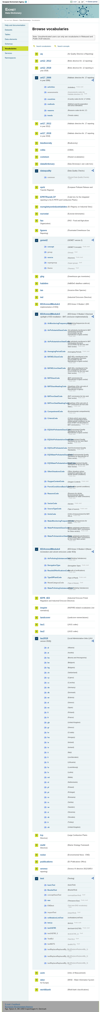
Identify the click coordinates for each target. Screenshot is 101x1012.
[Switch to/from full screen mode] (83, 2)
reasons (50, 110)
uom (42, 973)
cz (48, 683)
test (42, 878)
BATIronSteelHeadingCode (57, 403)
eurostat (44, 214)
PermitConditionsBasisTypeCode (57, 487)
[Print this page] (79, 2)
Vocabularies (10, 48)
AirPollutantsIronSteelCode (57, 342)
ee (48, 698)
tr (48, 822)
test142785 (51, 928)
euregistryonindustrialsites (53, 207)
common (44, 157)
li (48, 757)
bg (48, 668)
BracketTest (52, 890)
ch (48, 673)
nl (48, 782)
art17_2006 (45, 78)
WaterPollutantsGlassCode (57, 528)
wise (42, 980)
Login (75, 2)
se (48, 807)
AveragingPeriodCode (56, 351)
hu (48, 737)
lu (48, 767)
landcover (45, 617)
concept (50, 247)
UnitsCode (51, 514)
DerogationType (53, 565)
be (48, 663)
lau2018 (44, 638)
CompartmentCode (55, 411)
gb (48, 723)
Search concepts (63, 46)
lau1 (42, 624)
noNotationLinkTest (55, 918)
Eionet (15, 20)
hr (48, 733)
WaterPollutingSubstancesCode (57, 588)
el (48, 703)
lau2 (42, 631)
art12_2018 (45, 68)
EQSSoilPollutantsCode (57, 448)
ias (41, 290)
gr (48, 728)
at (48, 653)
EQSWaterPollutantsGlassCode (57, 455)
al (48, 648)
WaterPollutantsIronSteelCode (57, 536)
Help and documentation (15, 25)
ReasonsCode (53, 494)
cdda (42, 150)
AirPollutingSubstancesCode (57, 558)
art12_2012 (45, 61)
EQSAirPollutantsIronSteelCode (57, 440)
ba (48, 658)
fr (48, 718)
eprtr (42, 187)
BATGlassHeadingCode (56, 386)
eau (48, 900)
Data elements (11, 39)
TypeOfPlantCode (54, 577)
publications (46, 862)
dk (48, 693)
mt (48, 777)
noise (43, 855)
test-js (49, 923)
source (50, 257)
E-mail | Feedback (12, 1004)
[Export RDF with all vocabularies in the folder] (93, 80)
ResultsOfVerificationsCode (57, 571)
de (48, 688)
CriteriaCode (52, 418)
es (48, 708)
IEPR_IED (45, 598)
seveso (43, 869)
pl (48, 787)
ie (48, 742)
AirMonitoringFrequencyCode (57, 323)
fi (48, 712)
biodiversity (46, 143)
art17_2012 (45, 123)
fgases (43, 230)
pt (48, 792)
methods (51, 104)
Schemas (9, 44)
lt (48, 762)
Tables (7, 34)
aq (41, 54)
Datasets (8, 30)
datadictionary (47, 164)
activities (51, 87)
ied (41, 297)
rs (48, 802)
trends (50, 115)
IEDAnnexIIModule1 (50, 304)
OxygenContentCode (55, 481)
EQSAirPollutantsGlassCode (57, 430)
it (48, 752)
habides (44, 283)
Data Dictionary (24, 20)
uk (48, 827)
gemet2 (44, 240)
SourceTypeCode (54, 509)
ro (48, 797)
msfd (42, 845)
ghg (42, 276)
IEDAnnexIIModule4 (50, 549)
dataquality (45, 171)
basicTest (51, 885)
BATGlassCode (53, 378)
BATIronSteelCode (54, 396)
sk (48, 817)
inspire (43, 608)
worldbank (45, 990)
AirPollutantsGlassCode (57, 330)
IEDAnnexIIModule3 (50, 314)
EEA (16, 2)
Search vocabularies (43, 46)
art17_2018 (45, 133)
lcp (41, 835)
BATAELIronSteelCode (56, 368)
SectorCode (52, 503)
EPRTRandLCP (48, 197)
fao (41, 220)
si (48, 812)
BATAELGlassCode (55, 357)
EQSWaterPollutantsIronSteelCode (57, 463)
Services (8, 53)
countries (51, 99)
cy (48, 678)
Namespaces (10, 58)
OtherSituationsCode (55, 471)
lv (48, 772)
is (48, 747)
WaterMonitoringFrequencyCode (57, 521)
